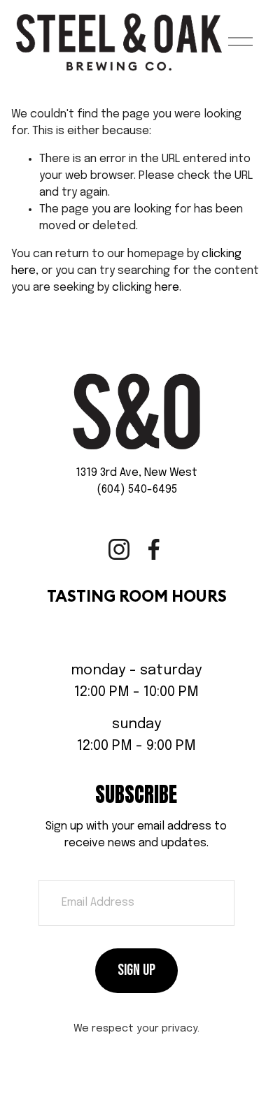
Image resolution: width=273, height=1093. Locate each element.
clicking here (145, 288)
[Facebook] (154, 549)
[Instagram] (119, 549)
